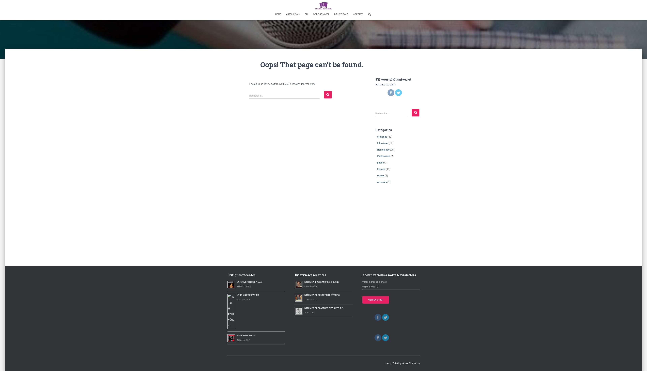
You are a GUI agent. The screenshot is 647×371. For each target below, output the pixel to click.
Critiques (382, 136)
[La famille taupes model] (323, 6)
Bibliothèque (341, 14)
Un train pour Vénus (248, 295)
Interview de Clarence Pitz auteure (323, 308)
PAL (306, 14)
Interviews (382, 143)
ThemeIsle (414, 363)
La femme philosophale (249, 282)
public (380, 162)
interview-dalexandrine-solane (321, 282)
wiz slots (382, 182)
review (380, 175)
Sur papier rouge (246, 335)
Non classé (383, 149)
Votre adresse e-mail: (374, 282)
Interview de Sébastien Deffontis (322, 295)
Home (278, 14)
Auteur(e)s (292, 14)
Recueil (381, 169)
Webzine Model (321, 14)
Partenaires (383, 156)
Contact (358, 14)
